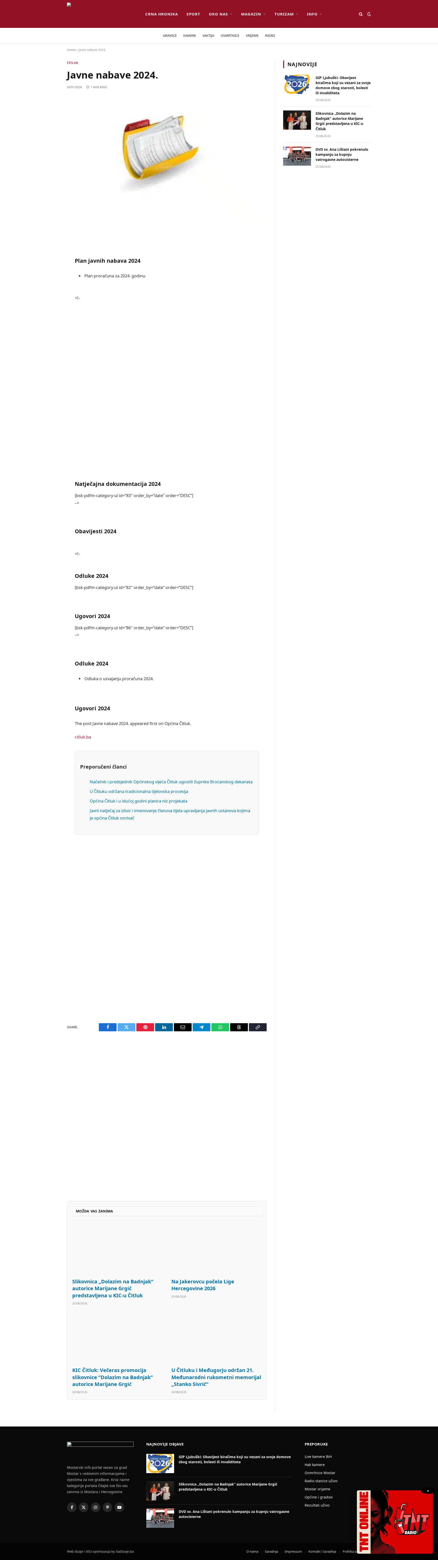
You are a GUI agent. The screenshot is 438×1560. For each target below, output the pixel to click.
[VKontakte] (49, 354)
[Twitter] (49, 264)
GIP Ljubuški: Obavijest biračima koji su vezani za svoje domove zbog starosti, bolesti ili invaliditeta (343, 85)
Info (312, 13)
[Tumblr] (49, 341)
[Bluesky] (49, 316)
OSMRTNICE (230, 35)
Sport (193, 13)
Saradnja (271, 1551)
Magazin (251, 13)
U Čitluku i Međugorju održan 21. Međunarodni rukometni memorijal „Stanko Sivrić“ (216, 1377)
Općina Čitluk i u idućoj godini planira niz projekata (138, 801)
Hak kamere (315, 1464)
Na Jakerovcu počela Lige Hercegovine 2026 (202, 1285)
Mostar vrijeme (317, 1489)
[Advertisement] (167, 394)
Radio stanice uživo (321, 1480)
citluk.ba (83, 737)
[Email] (49, 303)
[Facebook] (49, 251)
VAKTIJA (208, 35)
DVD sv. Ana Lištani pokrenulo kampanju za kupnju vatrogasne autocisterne (342, 154)
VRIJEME (252, 35)
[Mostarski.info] (102, 14)
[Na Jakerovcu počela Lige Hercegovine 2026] (216, 1248)
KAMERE (189, 35)
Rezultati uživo (317, 1505)
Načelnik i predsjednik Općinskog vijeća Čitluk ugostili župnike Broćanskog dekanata (171, 782)
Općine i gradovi (319, 1497)
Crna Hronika (161, 13)
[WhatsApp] (49, 380)
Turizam (284, 13)
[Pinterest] (49, 290)
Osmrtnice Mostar (320, 1472)
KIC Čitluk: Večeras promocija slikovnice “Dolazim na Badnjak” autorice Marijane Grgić (112, 1377)
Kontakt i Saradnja (322, 1551)
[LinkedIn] (49, 329)
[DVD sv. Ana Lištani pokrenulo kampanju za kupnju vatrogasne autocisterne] (297, 156)
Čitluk (72, 63)
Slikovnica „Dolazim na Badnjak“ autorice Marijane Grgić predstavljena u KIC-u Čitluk (112, 1288)
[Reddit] (49, 277)
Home (71, 50)
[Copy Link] (49, 406)
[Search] (361, 14)
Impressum (293, 1551)
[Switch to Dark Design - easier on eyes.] (368, 14)
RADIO (270, 35)
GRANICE (170, 35)
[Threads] (49, 393)
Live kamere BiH (318, 1456)
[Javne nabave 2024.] (167, 161)
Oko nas (218, 13)
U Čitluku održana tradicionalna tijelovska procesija (139, 791)
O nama (252, 1551)
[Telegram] (49, 367)
